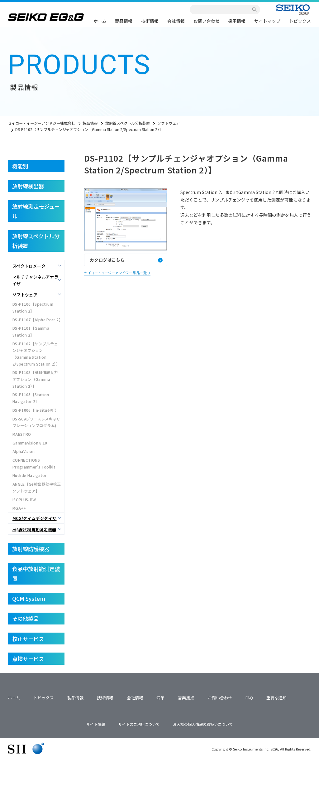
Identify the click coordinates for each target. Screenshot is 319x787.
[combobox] (222, 9)
